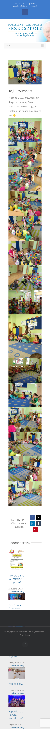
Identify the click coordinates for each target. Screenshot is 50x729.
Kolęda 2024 (15, 683)
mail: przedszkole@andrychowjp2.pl (25, 4)
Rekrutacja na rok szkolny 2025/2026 (16, 579)
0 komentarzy (18, 591)
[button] (25, 595)
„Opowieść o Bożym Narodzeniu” (15, 715)
